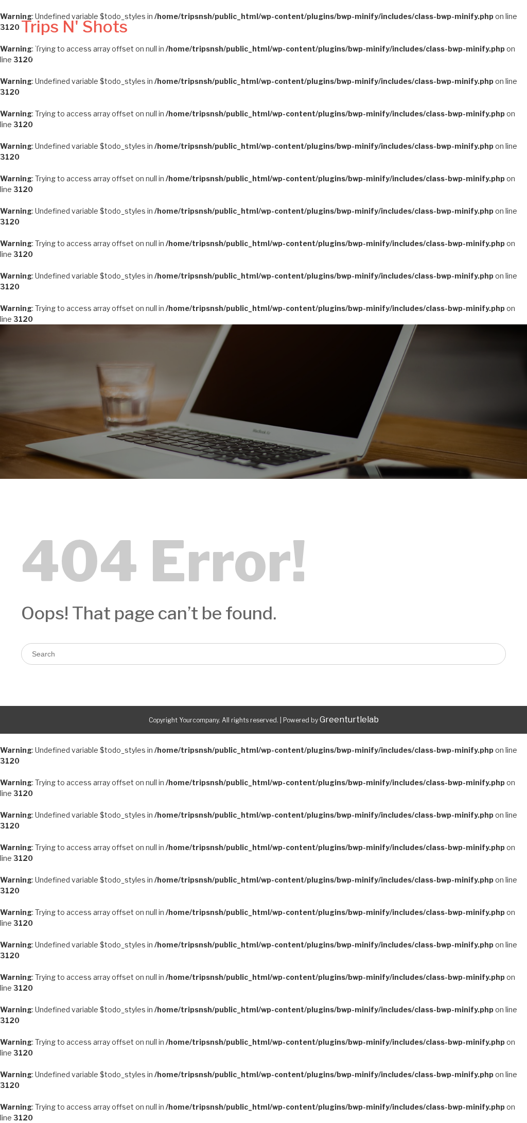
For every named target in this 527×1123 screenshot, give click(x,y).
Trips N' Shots (74, 26)
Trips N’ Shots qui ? (232, 38)
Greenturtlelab (349, 719)
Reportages (478, 38)
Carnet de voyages (340, 38)
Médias (427, 38)
